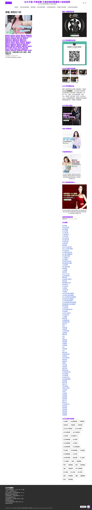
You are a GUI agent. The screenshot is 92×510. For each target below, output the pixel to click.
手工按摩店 (66, 461)
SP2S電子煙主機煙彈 (68, 299)
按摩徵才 (17, 7)
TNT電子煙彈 (65, 331)
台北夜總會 (65, 374)
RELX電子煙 (65, 238)
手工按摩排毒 (19, 46)
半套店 (64, 391)
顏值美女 (29, 50)
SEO (63, 336)
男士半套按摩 (78, 468)
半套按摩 (73, 425)
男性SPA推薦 (8, 50)
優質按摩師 (12, 35)
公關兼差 (64, 343)
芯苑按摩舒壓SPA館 (51, 7)
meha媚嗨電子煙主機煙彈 (69, 302)
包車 (63, 325)
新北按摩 (64, 406)
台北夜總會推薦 (66, 379)
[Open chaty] (88, 506)
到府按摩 (64, 225)
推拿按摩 (64, 318)
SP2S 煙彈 (65, 231)
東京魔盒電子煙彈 (67, 263)
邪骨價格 (70, 479)
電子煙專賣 (65, 229)
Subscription (8, 2)
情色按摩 (75, 457)
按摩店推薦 (20, 47)
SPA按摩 (65, 421)
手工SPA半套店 (13, 44)
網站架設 (64, 281)
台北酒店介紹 (65, 377)
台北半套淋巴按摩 (8, 40)
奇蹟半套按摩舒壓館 (24, 7)
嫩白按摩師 (17, 43)
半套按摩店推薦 (23, 36)
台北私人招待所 (66, 313)
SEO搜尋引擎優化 (67, 279)
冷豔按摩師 (7, 36)
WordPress (50, 508)
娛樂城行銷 (65, 370)
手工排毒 (29, 46)
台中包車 (64, 365)
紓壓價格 (70, 476)
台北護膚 (82, 450)
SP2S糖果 (65, 311)
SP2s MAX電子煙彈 (67, 249)
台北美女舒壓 (22, 42)
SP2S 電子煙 (65, 227)
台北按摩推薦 (66, 439)
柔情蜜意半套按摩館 (61, 7)
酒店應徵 (64, 341)
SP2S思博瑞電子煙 (67, 309)
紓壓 (64, 476)
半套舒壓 (80, 425)
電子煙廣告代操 (66, 282)
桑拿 (76, 465)
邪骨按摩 (64, 381)
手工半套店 (7, 46)
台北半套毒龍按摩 (23, 39)
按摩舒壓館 (33, 7)
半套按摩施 (29, 36)
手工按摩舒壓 (24, 46)
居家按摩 (64, 407)
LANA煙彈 (65, 265)
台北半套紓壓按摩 (23, 40)
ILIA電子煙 (65, 236)
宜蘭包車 (64, 361)
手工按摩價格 (13, 46)
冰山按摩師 (23, 35)
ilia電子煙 (64, 243)
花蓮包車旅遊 (65, 354)
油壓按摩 (70, 468)
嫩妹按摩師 (12, 43)
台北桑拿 (75, 443)
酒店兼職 (64, 268)
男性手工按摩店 (19, 50)
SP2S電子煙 (65, 240)
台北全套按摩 (66, 432)
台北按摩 (13, 42)
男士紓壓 (80, 472)
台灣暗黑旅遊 (65, 320)
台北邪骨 (75, 454)
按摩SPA (10, 47)
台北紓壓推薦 (74, 450)
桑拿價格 (82, 465)
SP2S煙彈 (65, 259)
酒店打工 (64, 400)
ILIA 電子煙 (65, 232)
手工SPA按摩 (19, 44)
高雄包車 (64, 359)
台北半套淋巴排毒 (16, 40)
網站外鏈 (64, 352)
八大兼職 (64, 270)
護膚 (76, 476)
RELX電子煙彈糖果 (67, 254)
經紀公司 (64, 324)
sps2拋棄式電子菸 (67, 252)
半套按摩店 (17, 36)
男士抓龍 (65, 472)
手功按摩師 (7, 44)
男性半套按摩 (13, 50)
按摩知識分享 (25, 47)
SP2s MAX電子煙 (66, 247)
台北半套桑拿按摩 (16, 39)
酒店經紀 (64, 272)
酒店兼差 (64, 340)
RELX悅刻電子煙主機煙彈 (69, 297)
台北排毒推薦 (66, 443)
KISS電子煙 (65, 241)
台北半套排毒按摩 (8, 39)
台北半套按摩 (76, 432)
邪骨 (64, 479)
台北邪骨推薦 (66, 457)
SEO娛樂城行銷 (66, 372)
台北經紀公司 (65, 404)
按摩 (6, 47)
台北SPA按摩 (78, 428)
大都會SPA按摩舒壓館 (72, 7)
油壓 (64, 468)
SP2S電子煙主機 (66, 261)
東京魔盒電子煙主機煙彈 (68, 304)
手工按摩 (82, 457)
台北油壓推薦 (76, 446)
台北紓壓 (17, 42)
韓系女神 (25, 50)
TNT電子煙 (65, 286)
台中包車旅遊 (65, 357)
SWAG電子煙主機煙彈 (68, 293)
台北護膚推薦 (66, 454)
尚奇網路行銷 (65, 322)
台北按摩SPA (74, 436)
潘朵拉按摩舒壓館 (41, 7)
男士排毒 (73, 472)
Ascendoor (40, 508)
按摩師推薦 (15, 47)
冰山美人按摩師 (28, 35)
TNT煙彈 (64, 288)
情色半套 (27, 43)
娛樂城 (64, 363)
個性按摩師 (7, 35)
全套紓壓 (65, 425)
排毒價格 (70, 465)
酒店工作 (64, 384)
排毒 (64, 465)
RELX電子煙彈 (66, 266)
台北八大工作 (65, 274)
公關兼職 (64, 345)
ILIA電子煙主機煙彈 (67, 300)
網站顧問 (64, 245)
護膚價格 (82, 476)
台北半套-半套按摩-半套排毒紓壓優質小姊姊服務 (47, 2)
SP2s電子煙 (65, 250)
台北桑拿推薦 (66, 446)
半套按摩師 (12, 36)
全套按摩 (82, 421)
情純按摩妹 (23, 43)
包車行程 (64, 327)
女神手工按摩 (28, 42)
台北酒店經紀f (66, 275)
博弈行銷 (64, 368)
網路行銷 (64, 277)
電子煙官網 (65, 306)
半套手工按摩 (65, 388)
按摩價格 (79, 461)
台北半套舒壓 (8, 42)
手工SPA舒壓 (25, 44)
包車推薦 (64, 329)
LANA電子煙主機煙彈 (68, 295)
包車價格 (64, 332)
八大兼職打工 (65, 234)
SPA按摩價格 (73, 421)
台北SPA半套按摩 (67, 428)
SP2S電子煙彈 (66, 256)
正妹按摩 (64, 393)
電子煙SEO (65, 284)
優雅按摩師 (17, 35)
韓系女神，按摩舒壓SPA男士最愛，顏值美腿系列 (18, 53)
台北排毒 (75, 439)
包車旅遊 (64, 356)
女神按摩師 (7, 43)
